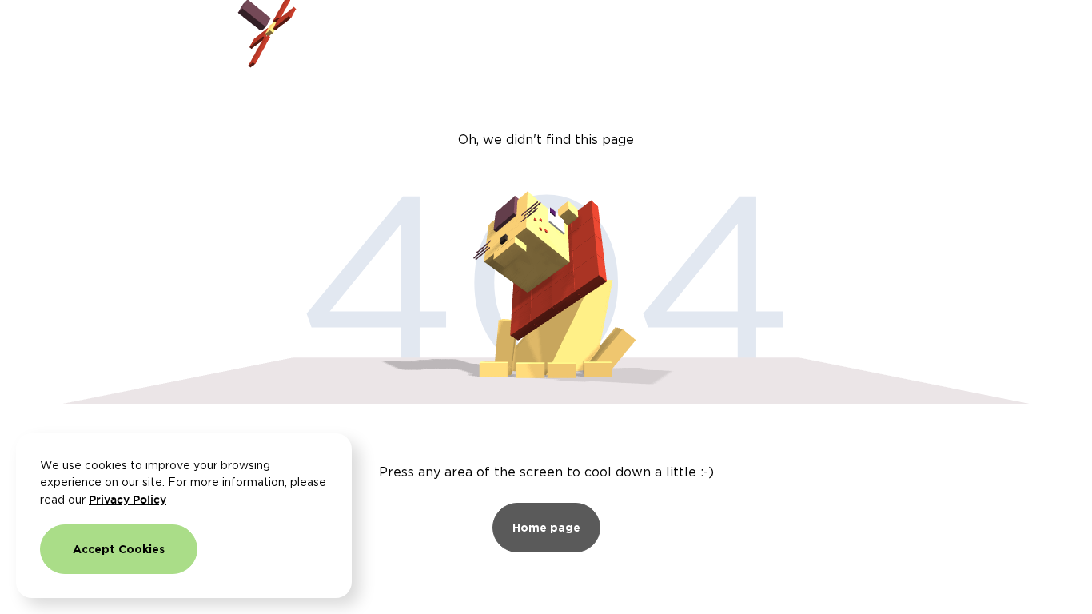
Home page (546, 527)
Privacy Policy (127, 499)
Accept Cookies (119, 549)
